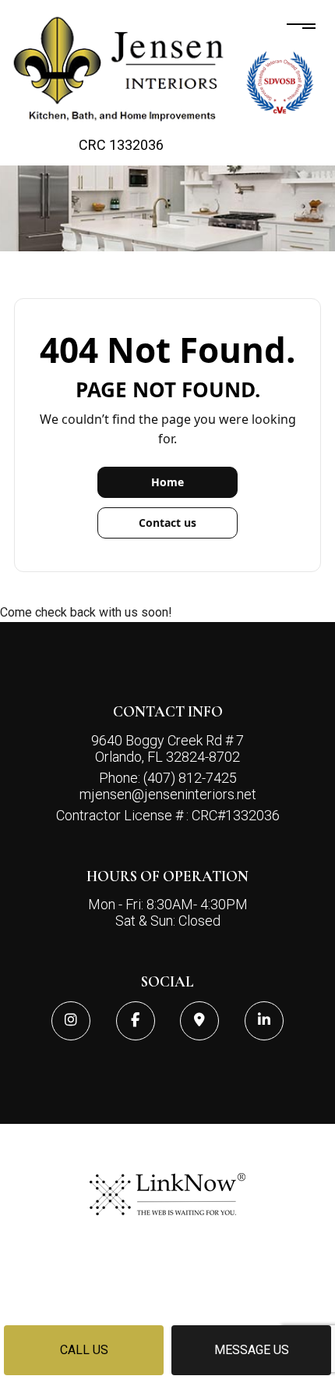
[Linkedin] (264, 1020)
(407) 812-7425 (190, 778)
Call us (84, 1349)
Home (167, 482)
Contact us (167, 522)
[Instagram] (70, 1020)
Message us (251, 1349)
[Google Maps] (199, 1020)
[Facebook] (135, 1020)
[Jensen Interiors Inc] (121, 69)
